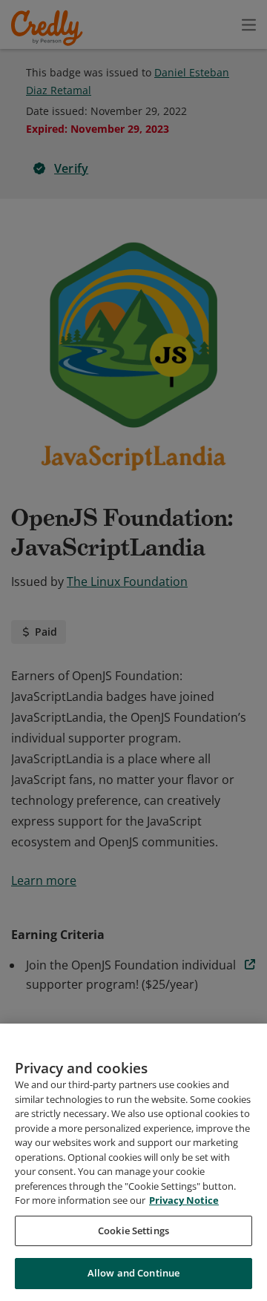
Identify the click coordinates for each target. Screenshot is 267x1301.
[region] (133, 1162)
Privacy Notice (184, 1200)
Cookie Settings (133, 1230)
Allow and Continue (133, 1272)
